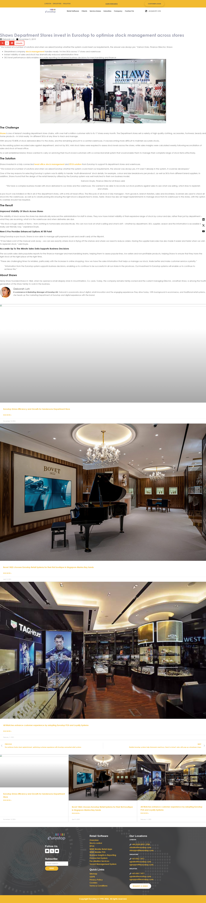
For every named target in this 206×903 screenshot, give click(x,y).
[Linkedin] (47, 851)
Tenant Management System (103, 864)
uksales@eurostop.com (140, 847)
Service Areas (95, 11)
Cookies (93, 882)
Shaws (3, 133)
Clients (84, 11)
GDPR (92, 876)
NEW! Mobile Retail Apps (101, 849)
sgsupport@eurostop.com (141, 864)
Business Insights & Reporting (103, 855)
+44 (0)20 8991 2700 (140, 844)
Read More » (7, 415)
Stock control (96, 843)
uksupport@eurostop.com (142, 850)
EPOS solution (75, 164)
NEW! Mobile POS (98, 852)
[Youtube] (57, 851)
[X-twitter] (52, 851)
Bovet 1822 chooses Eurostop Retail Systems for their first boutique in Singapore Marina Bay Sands (48, 567)
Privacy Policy (96, 879)
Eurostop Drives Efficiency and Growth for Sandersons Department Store (36, 409)
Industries (107, 11)
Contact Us (129, 11)
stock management (35, 51)
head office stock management (49, 164)
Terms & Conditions (98, 885)
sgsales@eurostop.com (140, 861)
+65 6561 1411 (137, 858)
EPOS (92, 846)
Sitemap (93, 873)
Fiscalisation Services (99, 861)
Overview (94, 840)
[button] (4, 43)
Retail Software (73, 11)
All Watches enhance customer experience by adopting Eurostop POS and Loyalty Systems (46, 725)
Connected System (99, 858)
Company (118, 11)
